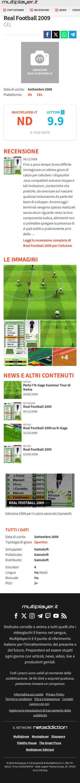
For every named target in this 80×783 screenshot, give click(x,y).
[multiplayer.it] (40, 606)
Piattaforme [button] (15, 10)
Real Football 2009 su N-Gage (45, 428)
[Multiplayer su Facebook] (16, 615)
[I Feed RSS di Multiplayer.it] (64, 615)
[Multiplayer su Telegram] (40, 615)
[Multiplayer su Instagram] (32, 615)
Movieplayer (40, 736)
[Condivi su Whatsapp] (64, 34)
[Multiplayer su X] (24, 615)
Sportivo (41, 542)
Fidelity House (27, 743)
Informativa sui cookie (28, 694)
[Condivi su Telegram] (72, 34)
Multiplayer (21, 736)
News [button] (62, 10)
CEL (40, 94)
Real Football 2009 (37, 406)
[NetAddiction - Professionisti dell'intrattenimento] (50, 727)
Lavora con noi (39, 704)
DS (30, 94)
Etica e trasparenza (47, 699)
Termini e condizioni (18, 699)
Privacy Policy (55, 694)
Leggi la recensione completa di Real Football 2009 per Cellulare (47, 243)
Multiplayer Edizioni (40, 749)
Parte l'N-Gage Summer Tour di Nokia (46, 387)
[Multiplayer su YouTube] (56, 615)
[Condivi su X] (56, 34)
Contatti (67, 699)
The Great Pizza (50, 743)
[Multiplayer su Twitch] (48, 615)
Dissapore (58, 736)
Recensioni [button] (41, 10)
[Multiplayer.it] (20, 2)
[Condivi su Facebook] (47, 34)
